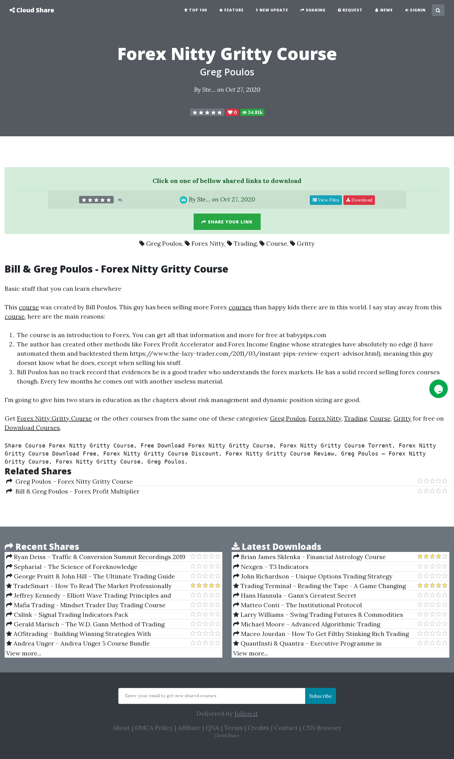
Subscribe (320, 696)
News (386, 10)
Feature (233, 10)
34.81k (255, 112)
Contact (286, 727)
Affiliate (189, 727)
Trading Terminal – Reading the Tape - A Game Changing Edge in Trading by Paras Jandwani (319, 586)
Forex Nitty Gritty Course (54, 418)
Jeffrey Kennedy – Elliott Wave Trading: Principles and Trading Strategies (88, 596)
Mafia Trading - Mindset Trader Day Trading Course (89, 605)
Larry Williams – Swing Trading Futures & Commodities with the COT (318, 615)
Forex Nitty (207, 243)
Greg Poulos (227, 72)
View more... (23, 653)
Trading (245, 243)
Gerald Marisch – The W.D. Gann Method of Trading (88, 624)
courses (240, 307)
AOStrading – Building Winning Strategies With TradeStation (78, 634)
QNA (212, 727)
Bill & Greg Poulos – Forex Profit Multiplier (76, 491)
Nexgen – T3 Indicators (274, 566)
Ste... (209, 89)
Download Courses (32, 427)
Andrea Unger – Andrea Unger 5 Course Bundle (81, 643)
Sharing (315, 10)
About (121, 727)
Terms (233, 727)
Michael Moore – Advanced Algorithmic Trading (309, 624)
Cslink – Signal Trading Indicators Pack (70, 614)
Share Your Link (229, 222)
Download (361, 200)
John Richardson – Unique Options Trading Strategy (316, 576)
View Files (328, 200)
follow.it (246, 713)
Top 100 (197, 10)
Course (276, 243)
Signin (417, 10)
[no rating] (207, 112)
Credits (258, 727)
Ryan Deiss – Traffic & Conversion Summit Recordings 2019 (98, 557)
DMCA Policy (154, 727)
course (29, 307)
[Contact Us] (438, 389)
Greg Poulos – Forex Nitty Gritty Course (72, 481)
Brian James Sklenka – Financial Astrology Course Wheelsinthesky (309, 557)
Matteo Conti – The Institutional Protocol (300, 605)
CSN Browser (322, 727)
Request (352, 10)
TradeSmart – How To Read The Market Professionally (92, 586)
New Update (273, 10)
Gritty (306, 243)
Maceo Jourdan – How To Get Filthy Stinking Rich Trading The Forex (321, 634)
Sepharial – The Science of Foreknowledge (74, 566)
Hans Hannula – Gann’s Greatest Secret (297, 595)
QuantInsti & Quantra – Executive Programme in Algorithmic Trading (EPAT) (307, 643)
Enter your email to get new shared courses (170, 695)
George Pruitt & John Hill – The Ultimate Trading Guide (93, 576)
